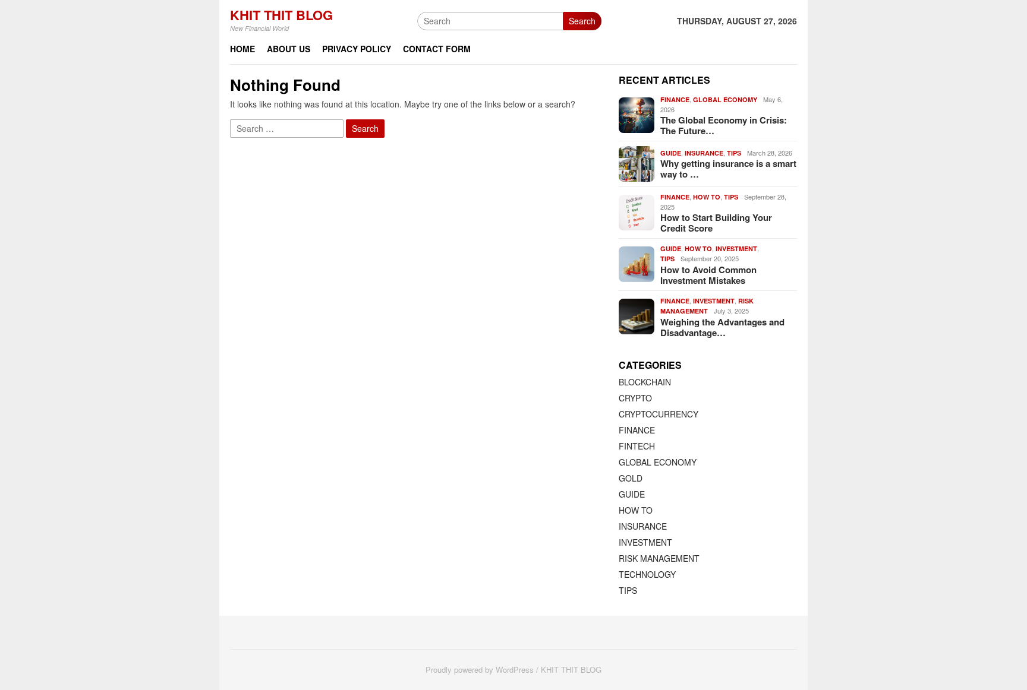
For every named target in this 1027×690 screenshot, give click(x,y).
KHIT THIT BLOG (281, 14)
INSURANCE (704, 152)
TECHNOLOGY (647, 574)
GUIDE (670, 152)
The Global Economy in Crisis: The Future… (723, 125)
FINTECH (637, 446)
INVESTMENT (736, 248)
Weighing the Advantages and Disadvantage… (722, 327)
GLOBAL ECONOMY (725, 99)
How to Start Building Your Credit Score (716, 222)
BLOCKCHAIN (645, 382)
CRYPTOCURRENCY (658, 414)
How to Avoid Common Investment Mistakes (708, 275)
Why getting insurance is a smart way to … (728, 168)
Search (582, 21)
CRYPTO (635, 398)
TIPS (734, 152)
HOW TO (706, 196)
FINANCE (674, 99)
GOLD (630, 478)
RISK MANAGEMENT (659, 558)
